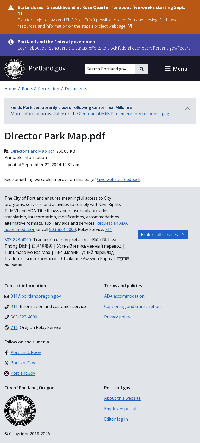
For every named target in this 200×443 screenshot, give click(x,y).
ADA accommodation (124, 296)
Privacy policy (117, 317)
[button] (176, 68)
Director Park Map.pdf (32, 151)
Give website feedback (118, 179)
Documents (76, 88)
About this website (122, 398)
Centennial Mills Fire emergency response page (125, 113)
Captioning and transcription (132, 306)
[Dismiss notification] (187, 108)
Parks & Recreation (40, 88)
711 (108, 229)
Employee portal (120, 408)
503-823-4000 (62, 229)
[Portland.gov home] (35, 68)
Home (10, 88)
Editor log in (116, 419)
